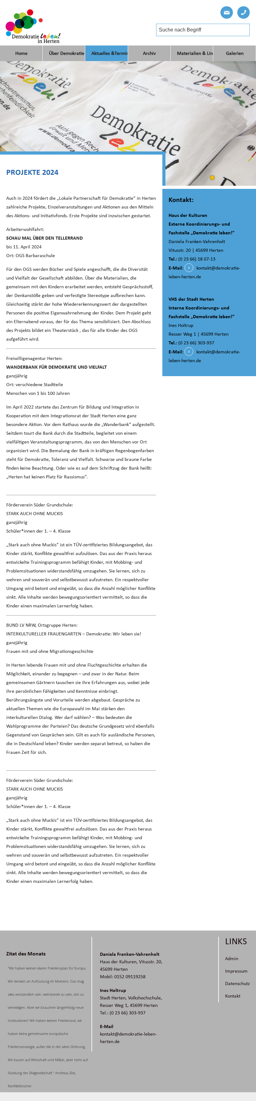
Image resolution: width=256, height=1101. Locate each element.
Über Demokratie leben (67, 53)
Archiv (149, 53)
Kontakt (232, 995)
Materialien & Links (195, 53)
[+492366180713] (243, 12)
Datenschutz (237, 983)
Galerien (235, 53)
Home (21, 53)
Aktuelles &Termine (109, 53)
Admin (231, 958)
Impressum (236, 971)
